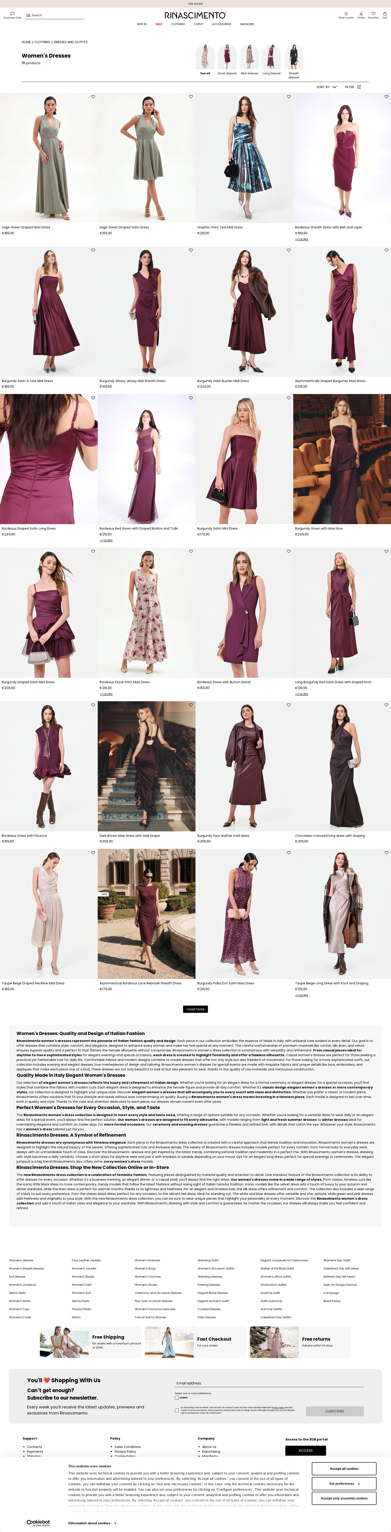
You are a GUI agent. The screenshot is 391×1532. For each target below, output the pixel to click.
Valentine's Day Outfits (276, 1317)
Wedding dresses (210, 1277)
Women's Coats (20, 1317)
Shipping (34, 1456)
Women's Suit (81, 1293)
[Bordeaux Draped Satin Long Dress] (49, 459)
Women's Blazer (83, 1277)
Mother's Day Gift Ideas (339, 1277)
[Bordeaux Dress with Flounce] (49, 766)
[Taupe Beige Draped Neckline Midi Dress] (49, 914)
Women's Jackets (84, 1268)
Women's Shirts (19, 1301)
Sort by (323, 87)
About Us (209, 1447)
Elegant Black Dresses (213, 1293)
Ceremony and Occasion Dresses (158, 1293)
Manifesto (210, 1456)
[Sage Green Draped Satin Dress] (147, 158)
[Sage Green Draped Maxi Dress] (49, 158)
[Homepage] (195, 15)
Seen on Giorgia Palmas (340, 1285)
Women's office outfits (276, 1277)
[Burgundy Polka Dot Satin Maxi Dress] (244, 914)
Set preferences (341, 1483)
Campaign (331, 1293)
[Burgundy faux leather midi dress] (244, 766)
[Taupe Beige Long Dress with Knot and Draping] (342, 914)
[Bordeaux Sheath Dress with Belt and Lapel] (342, 158)
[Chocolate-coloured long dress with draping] (342, 766)
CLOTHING (178, 24)
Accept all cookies (344, 1469)
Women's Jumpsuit (22, 1285)
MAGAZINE (247, 24)
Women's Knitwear (147, 1260)
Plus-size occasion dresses (154, 1301)
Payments (35, 1451)
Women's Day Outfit (337, 1260)
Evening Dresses (209, 1285)
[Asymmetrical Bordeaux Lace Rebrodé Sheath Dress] (147, 914)
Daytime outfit (270, 1293)
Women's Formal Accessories (155, 1309)
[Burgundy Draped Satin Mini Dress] (49, 613)
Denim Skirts (17, 1293)
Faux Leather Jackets (86, 1260)
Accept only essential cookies (344, 1498)
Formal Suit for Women (150, 1317)
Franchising (211, 1451)
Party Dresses (207, 1317)
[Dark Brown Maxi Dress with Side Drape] (147, 766)
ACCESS (306, 1450)
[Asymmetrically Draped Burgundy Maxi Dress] (342, 311)
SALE (158, 24)
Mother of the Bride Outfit (277, 1268)
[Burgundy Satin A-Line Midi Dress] (49, 311)
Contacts (34, 1447)
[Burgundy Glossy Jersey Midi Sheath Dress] (147, 311)
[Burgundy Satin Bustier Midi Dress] (244, 311)
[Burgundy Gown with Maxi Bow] (342, 459)
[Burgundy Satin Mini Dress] (244, 459)
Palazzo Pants (81, 1309)
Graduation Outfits (273, 1285)
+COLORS (301, 239)
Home (26, 42)
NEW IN (141, 24)
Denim (76, 1317)
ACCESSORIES (221, 24)
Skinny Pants (80, 1301)
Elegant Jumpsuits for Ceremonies (284, 1260)
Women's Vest (81, 1285)
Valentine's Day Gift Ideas (341, 1268)
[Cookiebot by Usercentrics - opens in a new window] (38, 1523)
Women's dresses (21, 1260)
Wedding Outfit (208, 1260)
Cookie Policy (125, 1456)
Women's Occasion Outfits (216, 1268)
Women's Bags (145, 1268)
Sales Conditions (128, 1447)
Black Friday (332, 1301)
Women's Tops (19, 1309)
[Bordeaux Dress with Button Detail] (244, 613)
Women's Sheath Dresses (26, 1268)
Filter (349, 87)
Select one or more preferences (193, 1393)
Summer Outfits (271, 1309)
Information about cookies (89, 1523)
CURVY (198, 24)
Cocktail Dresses (209, 1309)
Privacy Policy (125, 1451)
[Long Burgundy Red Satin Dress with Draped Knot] (342, 613)
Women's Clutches (148, 1277)
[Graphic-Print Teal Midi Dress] (244, 158)
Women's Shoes (146, 1285)
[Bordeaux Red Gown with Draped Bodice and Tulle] (147, 459)
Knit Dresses (17, 1277)
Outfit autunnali (271, 1301)
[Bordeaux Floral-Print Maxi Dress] (147, 613)
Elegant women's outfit (213, 1301)
